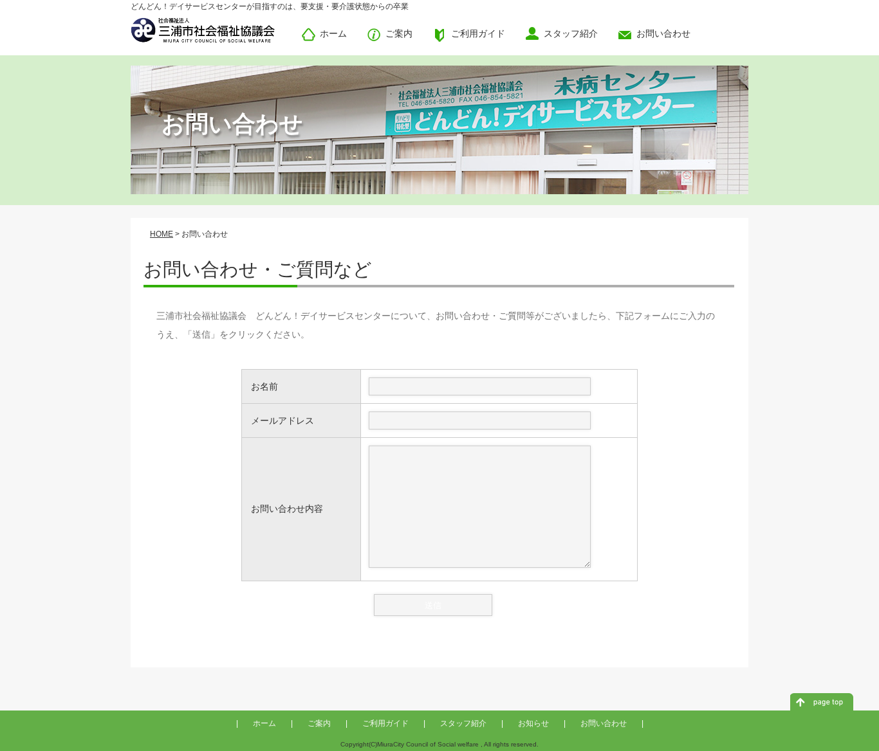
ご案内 (319, 723)
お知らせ (533, 723)
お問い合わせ (603, 723)
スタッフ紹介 (463, 723)
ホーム (264, 723)
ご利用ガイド (385, 723)
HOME (161, 234)
